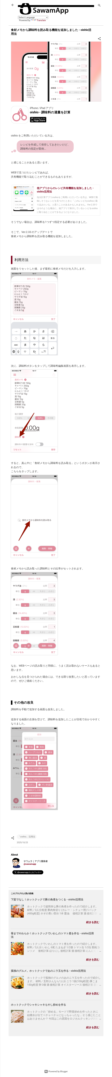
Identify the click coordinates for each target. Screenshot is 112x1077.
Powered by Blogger (58, 1071)
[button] (99, 39)
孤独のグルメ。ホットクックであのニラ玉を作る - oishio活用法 (48, 970)
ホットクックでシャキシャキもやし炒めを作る (38, 1004)
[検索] (99, 5)
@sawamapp (30, 864)
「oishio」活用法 (26, 836)
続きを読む (92, 922)
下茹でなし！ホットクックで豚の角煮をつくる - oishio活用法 (47, 899)
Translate (41, 20)
